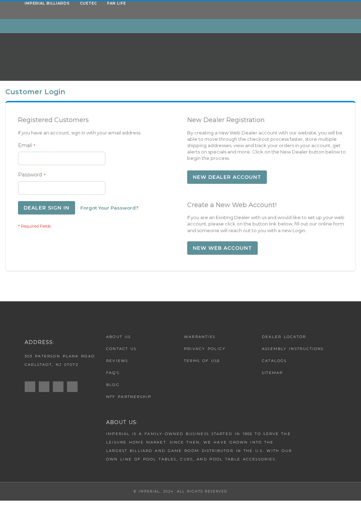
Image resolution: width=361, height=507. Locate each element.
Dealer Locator (284, 336)
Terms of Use (202, 360)
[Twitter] (60, 386)
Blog (113, 384)
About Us (118, 336)
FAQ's (113, 372)
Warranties (199, 336)
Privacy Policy (205, 348)
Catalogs (274, 360)
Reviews (117, 360)
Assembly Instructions (293, 348)
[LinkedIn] (74, 386)
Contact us (121, 348)
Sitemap (272, 372)
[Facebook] (46, 386)
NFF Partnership (129, 396)
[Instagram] (32, 386)
